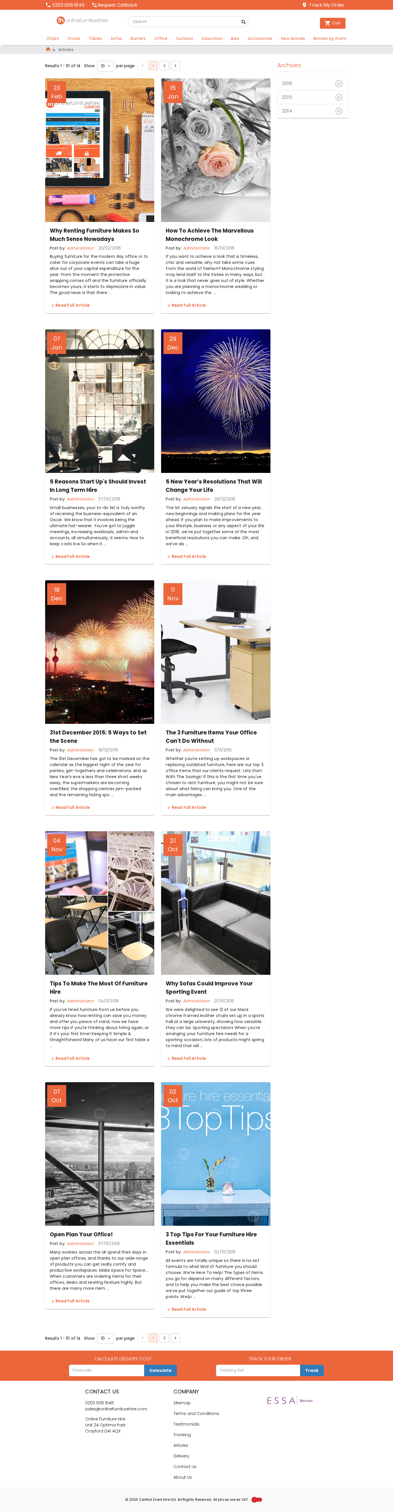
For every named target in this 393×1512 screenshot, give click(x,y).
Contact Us (185, 1467)
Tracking (182, 1435)
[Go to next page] (175, 65)
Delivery (181, 1456)
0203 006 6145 (99, 1403)
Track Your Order (270, 1359)
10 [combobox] (103, 66)
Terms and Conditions (196, 1413)
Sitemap (182, 1403)
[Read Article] (53, 306)
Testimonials (186, 1424)
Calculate (160, 1370)
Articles (180, 1445)
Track (312, 1370)
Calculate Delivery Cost (123, 1359)
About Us (182, 1477)
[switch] (254, 1499)
